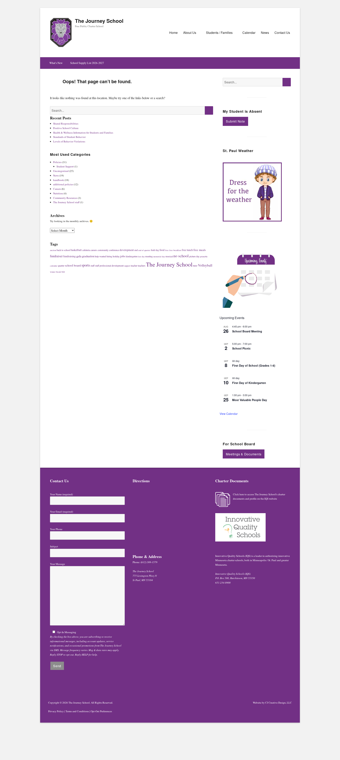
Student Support (65, 166)
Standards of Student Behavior (69, 137)
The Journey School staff (66, 202)
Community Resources (65, 198)
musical (169, 256)
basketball (76, 250)
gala (78, 256)
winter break (55, 271)
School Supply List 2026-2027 (87, 63)
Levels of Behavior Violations (69, 141)
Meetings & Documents (243, 454)
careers (94, 250)
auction (53, 250)
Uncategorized (61, 171)
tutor (195, 265)
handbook (58, 180)
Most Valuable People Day (249, 400)
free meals (199, 250)
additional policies (63, 184)
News (265, 32)
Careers (57, 189)
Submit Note (235, 121)
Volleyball (205, 265)
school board (73, 265)
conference (114, 250)
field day (155, 250)
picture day (194, 256)
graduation (88, 256)
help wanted (100, 256)
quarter (61, 265)
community (103, 250)
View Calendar (229, 414)
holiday (116, 256)
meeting (149, 256)
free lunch (187, 250)
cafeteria (86, 250)
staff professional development (109, 265)
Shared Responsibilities (65, 123)
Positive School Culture (66, 128)
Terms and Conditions (77, 711)
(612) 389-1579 (149, 562)
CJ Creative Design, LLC (278, 702)
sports (85, 265)
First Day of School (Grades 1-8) (253, 365)
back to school (63, 250)
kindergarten (132, 256)
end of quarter (144, 250)
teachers (141, 265)
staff (92, 265)
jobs (122, 256)
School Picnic (241, 348)
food (162, 250)
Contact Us (282, 32)
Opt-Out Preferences (101, 711)
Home (173, 32)
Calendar (248, 32)
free (167, 250)
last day (141, 256)
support (127, 265)
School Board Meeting (247, 331)
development (127, 250)
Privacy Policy (56, 711)
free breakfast (175, 250)
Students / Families (219, 32)
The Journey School (99, 20)
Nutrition (58, 193)
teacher (134, 265)
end (136, 250)
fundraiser (56, 256)
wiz (63, 271)
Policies (57, 162)
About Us (189, 32)
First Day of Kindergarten (249, 383)
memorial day (159, 256)
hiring (109, 256)
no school (181, 255)
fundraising (69, 256)
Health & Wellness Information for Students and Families (83, 132)
